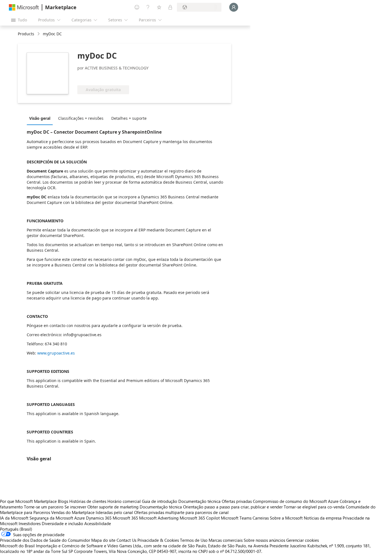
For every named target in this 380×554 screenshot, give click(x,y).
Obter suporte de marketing (113, 507)
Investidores (30, 523)
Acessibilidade (97, 523)
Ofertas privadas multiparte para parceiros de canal (181, 512)
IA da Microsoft (14, 518)
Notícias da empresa (323, 518)
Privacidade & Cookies (158, 540)
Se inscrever (75, 507)
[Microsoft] (24, 7)
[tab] (41, 118)
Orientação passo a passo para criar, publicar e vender (233, 507)
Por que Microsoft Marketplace (28, 501)
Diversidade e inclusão (62, 523)
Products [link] (26, 33)
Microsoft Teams (236, 518)
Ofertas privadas (237, 501)
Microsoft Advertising (159, 518)
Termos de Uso (194, 540)
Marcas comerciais (226, 540)
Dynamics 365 (99, 518)
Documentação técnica (199, 501)
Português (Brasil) (16, 529)
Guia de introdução (159, 501)
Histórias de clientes (87, 501)
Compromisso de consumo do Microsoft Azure (296, 501)
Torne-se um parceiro (43, 507)
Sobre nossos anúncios (264, 540)
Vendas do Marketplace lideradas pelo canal (92, 512)
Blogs (63, 501)
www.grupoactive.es (56, 353)
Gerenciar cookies (302, 540)
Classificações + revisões (80, 118)
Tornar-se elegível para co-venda (314, 507)
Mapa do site (103, 540)
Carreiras (261, 518)
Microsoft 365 (125, 518)
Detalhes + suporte (129, 118)
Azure (79, 518)
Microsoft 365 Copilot (200, 518)
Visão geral (39, 118)
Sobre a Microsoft (286, 518)
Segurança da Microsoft (51, 518)
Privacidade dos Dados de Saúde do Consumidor (45, 540)
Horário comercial (124, 501)
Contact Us (126, 540)
